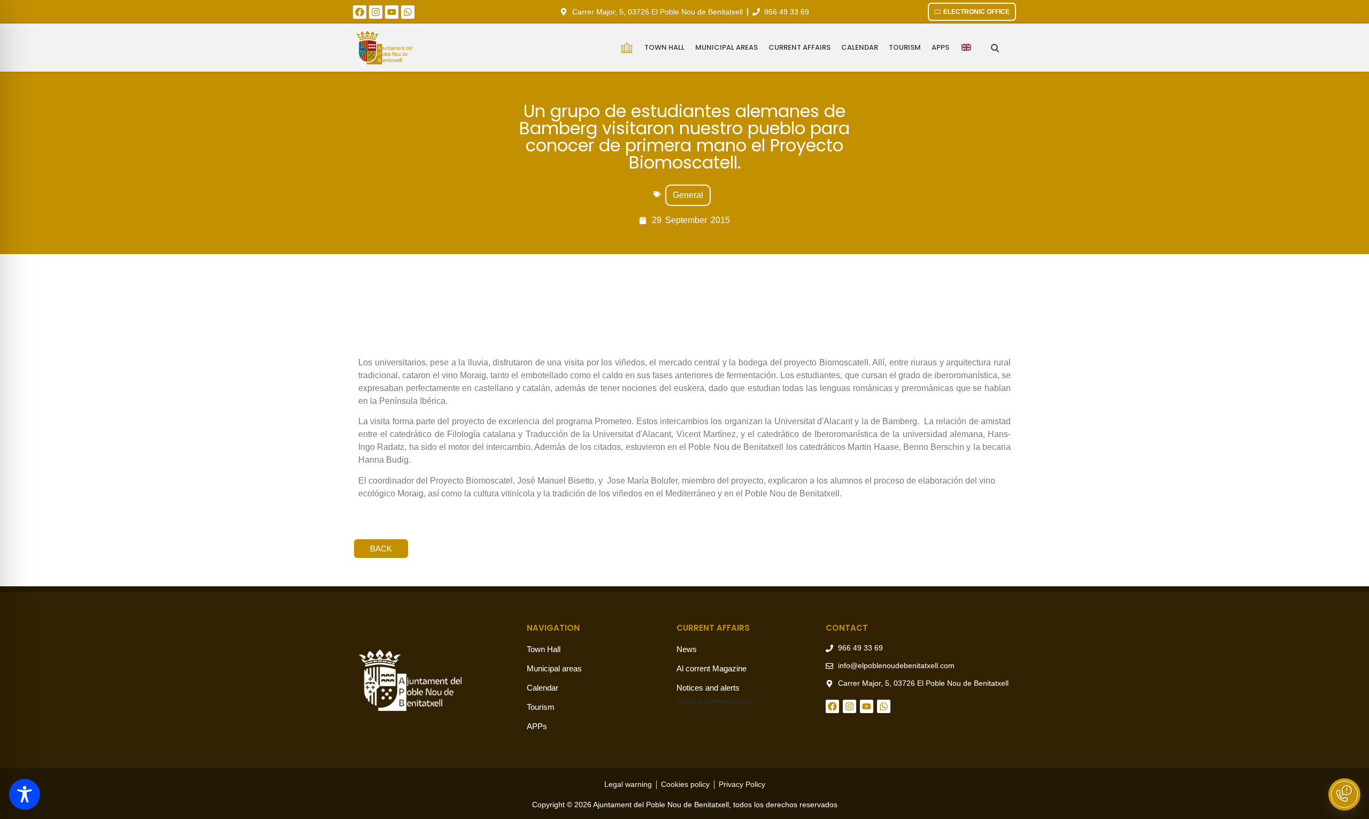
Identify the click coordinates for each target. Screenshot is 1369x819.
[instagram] (375, 12)
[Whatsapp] (407, 12)
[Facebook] (359, 12)
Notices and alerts (708, 687)
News (686, 649)
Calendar (859, 47)
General (688, 195)
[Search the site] (995, 48)
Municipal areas (726, 47)
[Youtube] (391, 12)
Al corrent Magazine (711, 668)
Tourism (905, 47)
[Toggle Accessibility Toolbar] (24, 794)
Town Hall (664, 47)
